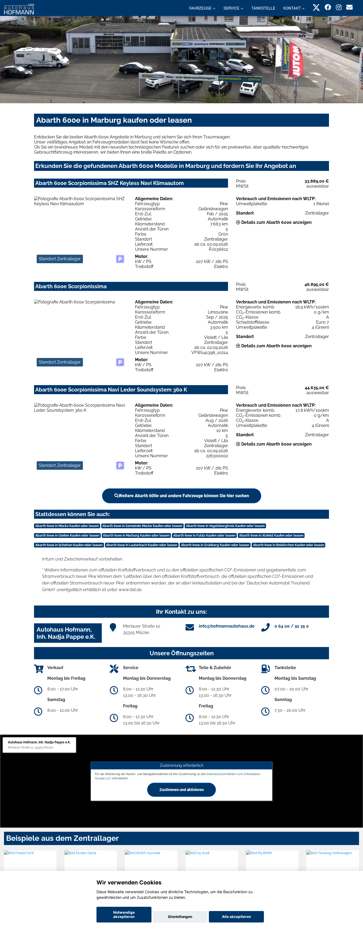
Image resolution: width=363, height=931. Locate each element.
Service (231, 8)
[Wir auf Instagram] (338, 7)
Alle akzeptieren (236, 916)
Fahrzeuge (200, 8)
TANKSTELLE (263, 8)
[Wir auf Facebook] (328, 7)
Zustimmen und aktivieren (181, 790)
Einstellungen (180, 916)
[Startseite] (19, 9)
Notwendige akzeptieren (124, 914)
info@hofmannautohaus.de (227, 626)
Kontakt (292, 8)
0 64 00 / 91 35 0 (292, 626)
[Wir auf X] (316, 7)
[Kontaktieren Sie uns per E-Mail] (349, 7)
